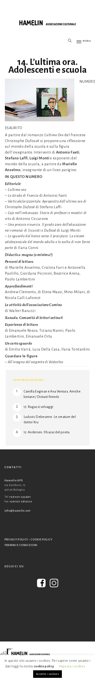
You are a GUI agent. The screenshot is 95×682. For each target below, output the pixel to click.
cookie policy (44, 666)
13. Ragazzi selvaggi (38, 407)
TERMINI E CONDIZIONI (21, 545)
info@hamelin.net (17, 510)
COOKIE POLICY (41, 539)
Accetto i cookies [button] (47, 674)
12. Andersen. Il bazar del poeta (47, 432)
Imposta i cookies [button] (72, 666)
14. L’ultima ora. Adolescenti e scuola (47, 66)
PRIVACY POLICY (16, 539)
